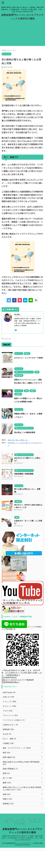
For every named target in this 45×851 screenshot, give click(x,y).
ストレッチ (7, 338)
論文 (9, 164)
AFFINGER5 (26, 845)
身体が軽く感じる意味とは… (18, 440)
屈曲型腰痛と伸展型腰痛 (23, 474)
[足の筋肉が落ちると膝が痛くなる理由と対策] (25, 300)
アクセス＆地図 (31, 819)
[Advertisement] (22, 35)
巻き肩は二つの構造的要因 (24, 432)
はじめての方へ (9, 819)
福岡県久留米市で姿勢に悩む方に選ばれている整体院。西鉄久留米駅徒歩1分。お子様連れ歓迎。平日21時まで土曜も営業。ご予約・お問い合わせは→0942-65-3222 (22, 838)
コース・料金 (21, 819)
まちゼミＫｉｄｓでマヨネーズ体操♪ (28, 358)
